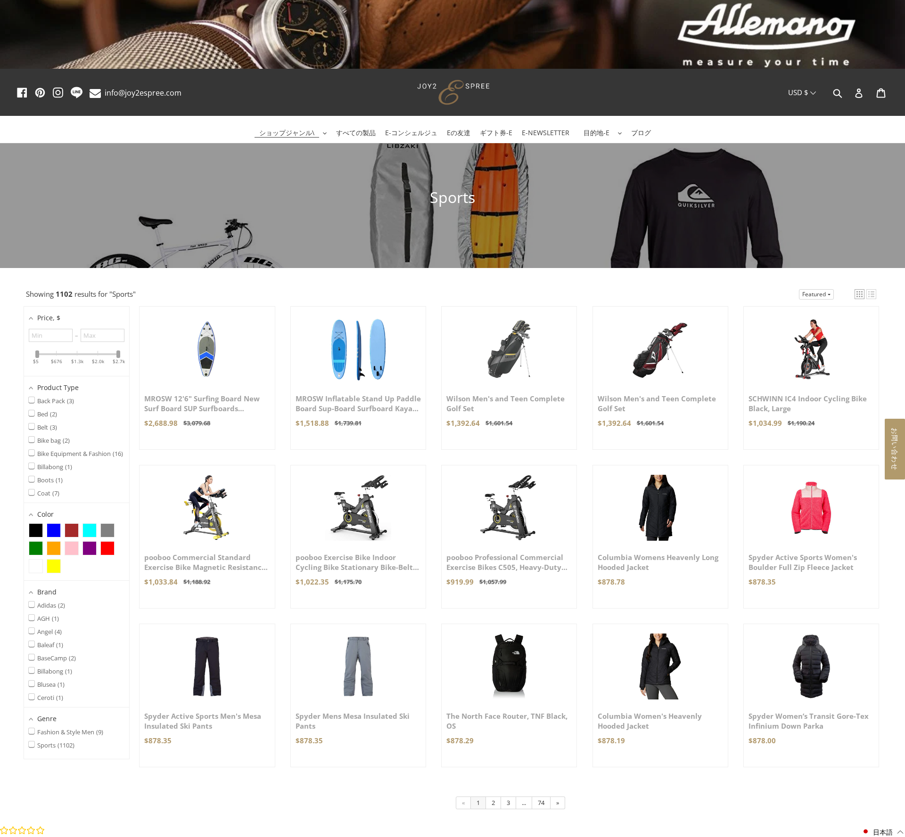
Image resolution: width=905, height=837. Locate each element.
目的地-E (596, 132)
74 (541, 802)
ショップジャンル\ (286, 132)
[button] (859, 294)
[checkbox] (36, 530)
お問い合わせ (894, 449)
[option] (452, 35)
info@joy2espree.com (143, 93)
